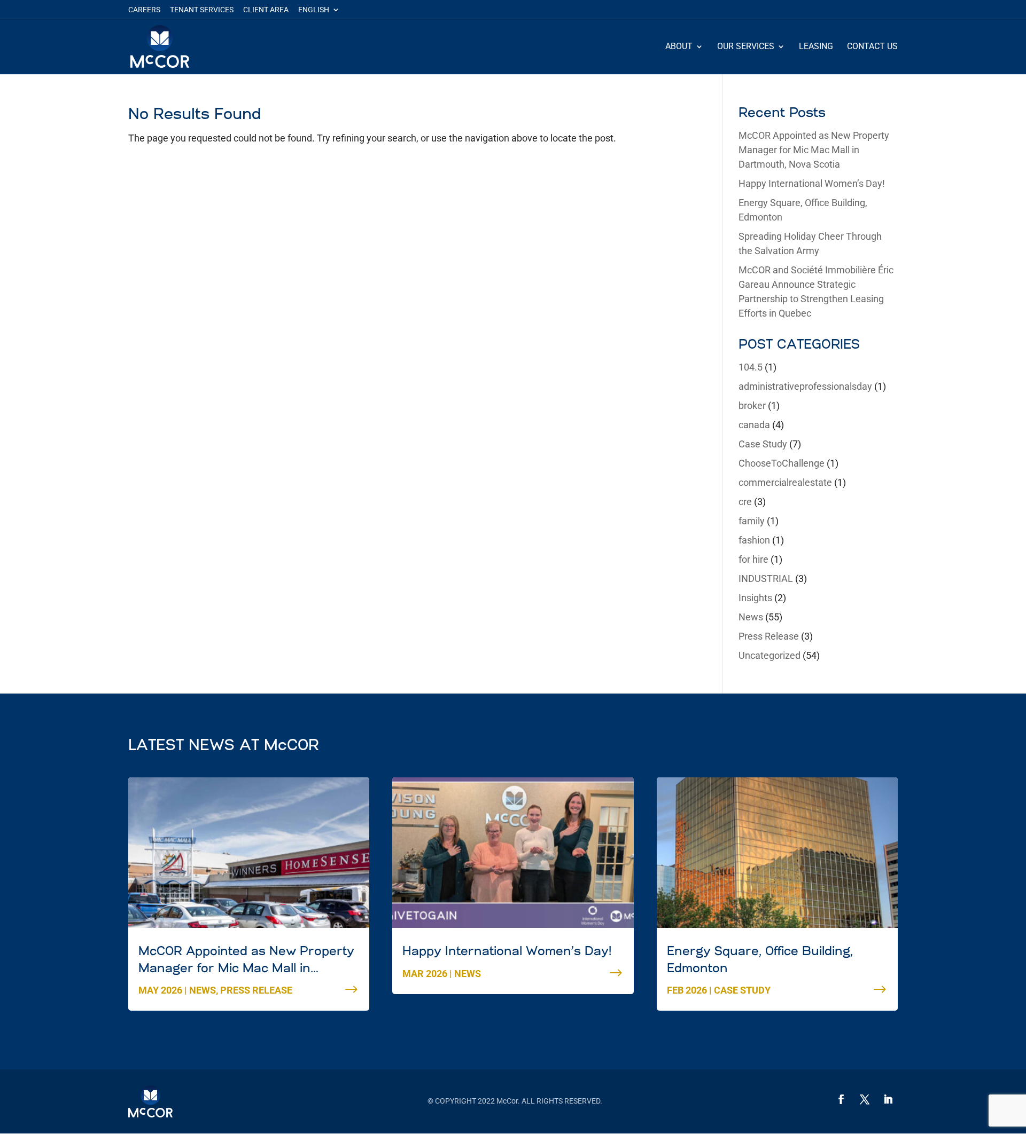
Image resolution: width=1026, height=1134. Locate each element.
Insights (755, 597)
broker (752, 405)
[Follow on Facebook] (841, 1099)
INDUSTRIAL (766, 578)
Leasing (816, 47)
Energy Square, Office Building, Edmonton (760, 960)
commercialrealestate (785, 482)
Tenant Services (202, 10)
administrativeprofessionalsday (805, 386)
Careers (144, 10)
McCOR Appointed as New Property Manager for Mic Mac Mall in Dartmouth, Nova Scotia (814, 150)
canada (754, 424)
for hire (753, 559)
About (679, 47)
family (752, 520)
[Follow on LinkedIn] (888, 1099)
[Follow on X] (864, 1099)
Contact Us (872, 47)
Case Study (763, 444)
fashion (754, 540)
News (751, 617)
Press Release (769, 636)
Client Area (266, 10)
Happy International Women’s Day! (812, 183)
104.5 (751, 367)
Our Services (745, 47)
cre (745, 501)
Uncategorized (769, 655)
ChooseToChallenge (782, 463)
